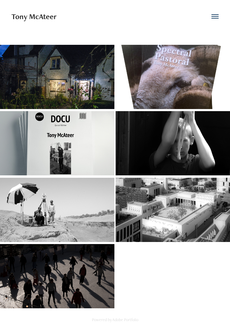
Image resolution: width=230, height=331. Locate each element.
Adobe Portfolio (125, 319)
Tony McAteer (34, 16)
